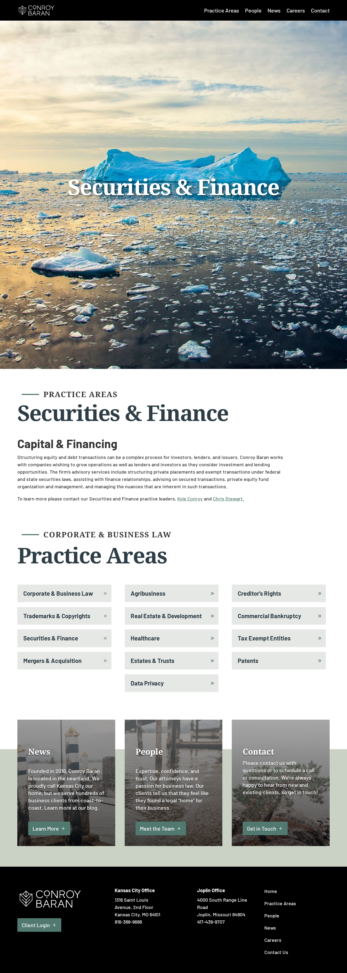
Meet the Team (157, 828)
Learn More (46, 828)
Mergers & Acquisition (52, 660)
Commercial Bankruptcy (269, 615)
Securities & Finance (50, 638)
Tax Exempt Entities (264, 638)
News (274, 10)
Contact (320, 10)
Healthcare (145, 638)
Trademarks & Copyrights (56, 615)
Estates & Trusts (152, 660)
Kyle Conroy (190, 499)
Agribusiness (148, 593)
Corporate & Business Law (58, 593)
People (253, 10)
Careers (296, 10)
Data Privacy (147, 683)
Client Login (36, 925)
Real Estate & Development (166, 615)
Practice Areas (221, 10)
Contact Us (276, 952)
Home (270, 891)
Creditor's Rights (259, 593)
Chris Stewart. (228, 499)
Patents (248, 660)
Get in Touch (261, 828)
